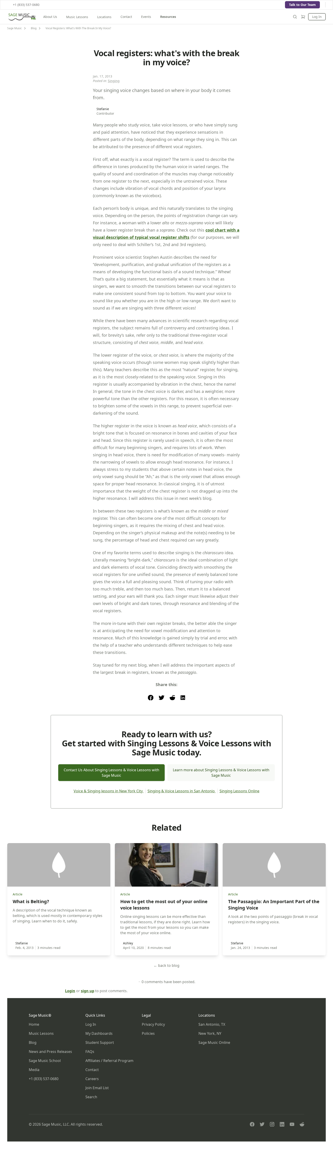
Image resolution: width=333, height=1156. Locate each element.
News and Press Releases (50, 1051)
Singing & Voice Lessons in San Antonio (181, 790)
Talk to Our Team (302, 4)
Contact (126, 17)
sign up (87, 990)
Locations (104, 17)
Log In (317, 17)
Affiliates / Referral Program (109, 1060)
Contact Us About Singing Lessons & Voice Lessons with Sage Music (111, 772)
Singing (114, 81)
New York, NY (209, 1033)
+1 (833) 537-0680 (26, 4)
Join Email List (97, 1087)
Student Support (99, 1042)
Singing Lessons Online (239, 790)
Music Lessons (77, 17)
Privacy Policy (153, 1024)
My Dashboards (99, 1033)
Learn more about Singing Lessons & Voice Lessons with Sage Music (221, 772)
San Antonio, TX (211, 1024)
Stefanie (103, 109)
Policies (148, 1033)
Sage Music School (45, 1060)
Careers (92, 1078)
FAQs (89, 1051)
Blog (32, 1042)
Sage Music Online (214, 1042)
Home (34, 1024)
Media (34, 1069)
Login (70, 990)
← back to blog (166, 965)
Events (146, 17)
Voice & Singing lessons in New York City (109, 790)
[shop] (303, 17)
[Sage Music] (22, 16)
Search (91, 1096)
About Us (50, 17)
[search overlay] (295, 17)
